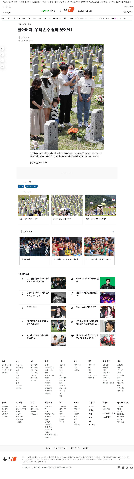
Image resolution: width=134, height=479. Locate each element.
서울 (60, 367)
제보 (131, 7)
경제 (32, 361)
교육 (17, 370)
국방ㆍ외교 (77, 365)
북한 (89, 361)
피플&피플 (48, 388)
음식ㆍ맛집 (48, 437)
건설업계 (4, 417)
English (81, 11)
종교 (46, 412)
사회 (17, 361)
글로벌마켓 (106, 409)
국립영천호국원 (31, 186)
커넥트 (127, 7)
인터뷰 (61, 419)
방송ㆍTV (62, 409)
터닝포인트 (120, 417)
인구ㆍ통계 (34, 373)
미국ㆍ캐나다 (49, 367)
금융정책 (105, 367)
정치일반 (4, 373)
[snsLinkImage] (119, 467)
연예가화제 (62, 406)
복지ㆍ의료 (34, 406)
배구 (75, 417)
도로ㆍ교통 (48, 430)
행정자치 (62, 365)
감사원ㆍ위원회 (6, 370)
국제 (46, 361)
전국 (61, 361)
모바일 (18, 412)
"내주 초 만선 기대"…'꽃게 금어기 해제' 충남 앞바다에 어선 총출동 (33, 2)
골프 (75, 422)
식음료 (119, 386)
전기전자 (120, 370)
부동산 (4, 403)
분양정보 (4, 412)
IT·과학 (19, 403)
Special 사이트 (123, 403)
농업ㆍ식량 (34, 378)
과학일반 (19, 422)
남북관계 (91, 378)
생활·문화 (48, 403)
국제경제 (47, 380)
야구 (75, 406)
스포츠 (76, 403)
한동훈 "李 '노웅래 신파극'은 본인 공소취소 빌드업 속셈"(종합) (77, 2)
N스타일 (62, 422)
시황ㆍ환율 (106, 378)
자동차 (119, 373)
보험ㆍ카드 (106, 373)
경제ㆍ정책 (34, 365)
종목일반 (76, 424)
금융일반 (105, 365)
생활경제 (120, 380)
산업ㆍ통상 (34, 370)
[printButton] (2, 66)
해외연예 (62, 417)
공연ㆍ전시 (48, 406)
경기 (60, 370)
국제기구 (47, 386)
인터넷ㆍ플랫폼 (21, 406)
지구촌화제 (48, 391)
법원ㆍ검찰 (19, 367)
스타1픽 (119, 412)
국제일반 (47, 393)
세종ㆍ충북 (62, 378)
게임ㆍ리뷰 (19, 419)
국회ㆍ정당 (5, 367)
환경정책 (33, 380)
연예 (61, 403)
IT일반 (18, 414)
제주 (60, 396)
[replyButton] (2, 54)
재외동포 (76, 370)
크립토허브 (45, 11)
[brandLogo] (67, 9)
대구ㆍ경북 (62, 388)
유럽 (46, 373)
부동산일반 (5, 406)
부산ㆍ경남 (62, 391)
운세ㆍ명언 (48, 427)
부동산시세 (5, 414)
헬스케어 (33, 412)
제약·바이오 (34, 409)
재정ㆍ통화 (34, 367)
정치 (3, 361)
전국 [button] (19, 24)
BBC (104, 406)
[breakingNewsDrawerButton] (6, 6)
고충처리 (85, 448)
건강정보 (47, 422)
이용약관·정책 (74, 448)
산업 (118, 361)
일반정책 (4, 409)
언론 (46, 419)
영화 (60, 412)
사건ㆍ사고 (19, 365)
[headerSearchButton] (10, 6)
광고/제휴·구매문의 (61, 448)
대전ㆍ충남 (62, 380)
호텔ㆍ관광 (120, 388)
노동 (17, 375)
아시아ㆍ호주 (49, 370)
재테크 (105, 380)
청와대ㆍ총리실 (6, 365)
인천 (60, 373)
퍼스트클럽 (120, 422)
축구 (75, 412)
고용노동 (33, 375)
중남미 (47, 378)
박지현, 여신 (31, 307)
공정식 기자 (25, 38)
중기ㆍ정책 (120, 375)
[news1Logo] (10, 459)
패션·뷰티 (120, 383)
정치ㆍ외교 (91, 365)
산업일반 (120, 365)
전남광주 (62, 386)
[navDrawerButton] (2, 7)
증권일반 (105, 375)
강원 (60, 375)
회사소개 (48, 448)
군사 (89, 367)
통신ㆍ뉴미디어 (21, 409)
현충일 (21, 186)
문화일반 (47, 417)
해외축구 (76, 414)
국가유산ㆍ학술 (50, 414)
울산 (60, 393)
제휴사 (105, 403)
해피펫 (52, 11)
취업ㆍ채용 (120, 391)
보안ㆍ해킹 (19, 417)
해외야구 (76, 409)
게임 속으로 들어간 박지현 (86, 307)
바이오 (33, 403)
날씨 (17, 380)
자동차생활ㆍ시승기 (51, 435)
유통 (118, 378)
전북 (60, 383)
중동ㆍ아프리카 (50, 375)
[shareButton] (2, 49)
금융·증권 (106, 361)
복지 (17, 373)
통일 (75, 367)
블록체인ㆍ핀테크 (108, 383)
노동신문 (89, 11)
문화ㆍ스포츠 (92, 375)
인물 (17, 383)
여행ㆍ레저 (48, 424)
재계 (118, 367)
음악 (60, 414)
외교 (75, 361)
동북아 (47, 365)
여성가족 (19, 386)
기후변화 (47, 383)
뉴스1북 (119, 419)
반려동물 (47, 432)
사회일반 (19, 388)
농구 (75, 419)
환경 (17, 378)
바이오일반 (34, 414)
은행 (104, 370)
